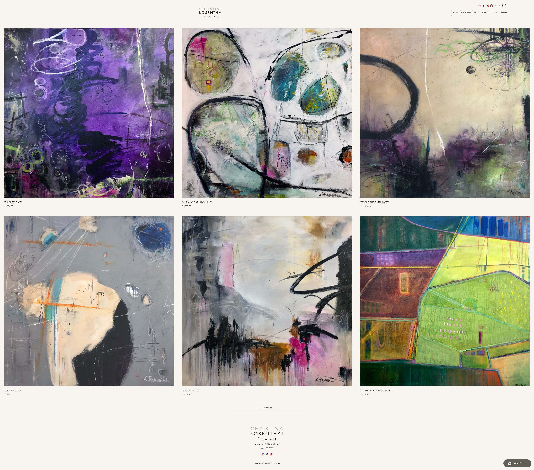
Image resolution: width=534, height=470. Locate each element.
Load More (267, 407)
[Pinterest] (487, 5)
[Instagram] (479, 5)
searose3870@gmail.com (267, 443)
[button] (504, 5)
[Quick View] (89, 113)
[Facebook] (483, 5)
